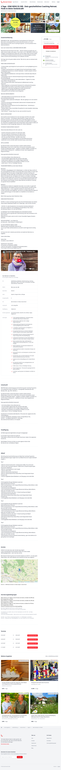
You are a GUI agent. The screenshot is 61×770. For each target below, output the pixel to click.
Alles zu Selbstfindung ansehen (52, 656)
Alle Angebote (7, 727)
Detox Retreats (33, 1)
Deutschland (22, 727)
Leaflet (19, 581)
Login (58, 1)
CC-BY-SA (36, 581)
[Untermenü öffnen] (19, 2)
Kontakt (32, 740)
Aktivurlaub (46, 1)
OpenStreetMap (27, 581)
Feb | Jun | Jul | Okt (15, 287)
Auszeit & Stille (24, 1)
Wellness (53, 1)
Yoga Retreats (15, 1)
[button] (19, 570)
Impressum (33, 743)
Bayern (29, 727)
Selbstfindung (15, 727)
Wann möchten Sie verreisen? (49, 42)
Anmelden (49, 740)
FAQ (32, 738)
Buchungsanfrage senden (32, 635)
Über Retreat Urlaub (5, 743)
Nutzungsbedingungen (51, 743)
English (59, 766)
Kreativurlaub (40, 1)
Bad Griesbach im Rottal (38, 727)
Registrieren (49, 738)
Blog (32, 748)
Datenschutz (33, 745)
